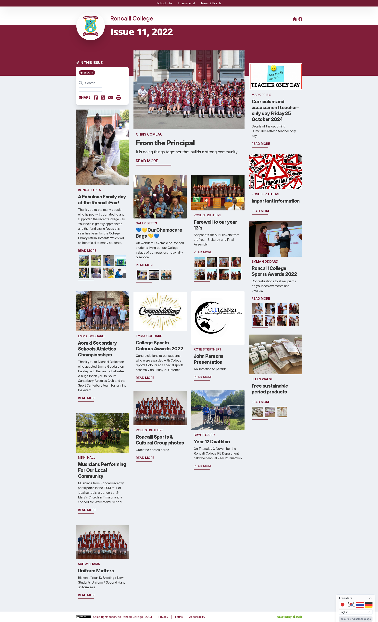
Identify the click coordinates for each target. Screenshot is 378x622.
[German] (368, 605)
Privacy (163, 616)
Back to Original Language (355, 618)
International (186, 3)
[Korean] (351, 605)
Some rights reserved (107, 616)
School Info (164, 3)
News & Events (211, 3)
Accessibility (197, 616)
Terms (179, 616)
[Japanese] (342, 605)
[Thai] (360, 605)
